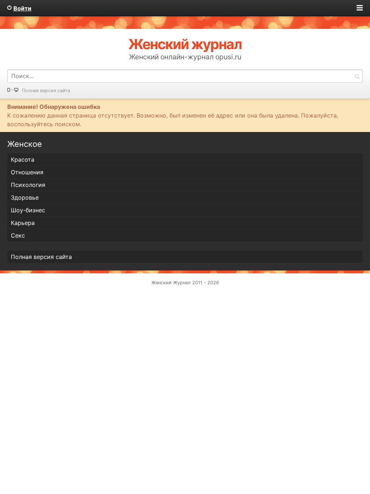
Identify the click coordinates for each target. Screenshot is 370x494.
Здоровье (25, 197)
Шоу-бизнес (28, 210)
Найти (357, 76)
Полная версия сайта (46, 90)
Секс (18, 235)
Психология (28, 184)
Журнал (182, 282)
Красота (22, 159)
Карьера (23, 222)
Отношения (27, 172)
